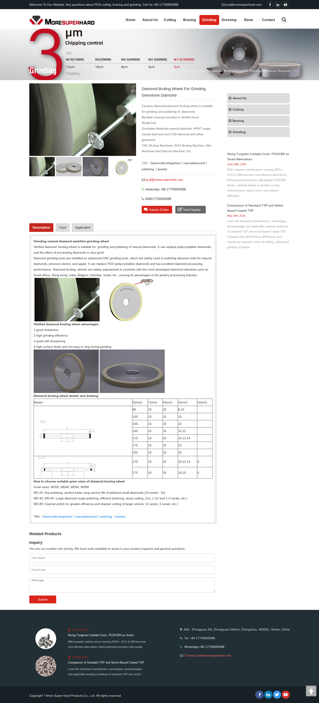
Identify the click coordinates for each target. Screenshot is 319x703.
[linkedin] (278, 5)
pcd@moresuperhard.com (244, 4)
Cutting (170, 20)
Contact (268, 20)
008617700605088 (157, 199)
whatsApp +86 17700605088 (165, 189)
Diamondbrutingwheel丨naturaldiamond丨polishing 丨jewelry (83, 516)
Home (130, 20)
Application (82, 227)
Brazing (189, 20)
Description (41, 227)
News (248, 20)
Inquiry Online (159, 209)
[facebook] (271, 5)
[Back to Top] (311, 692)
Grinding (209, 20)
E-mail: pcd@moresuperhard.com (208, 655)
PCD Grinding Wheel (191, 71)
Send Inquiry (192, 209)
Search (284, 20)
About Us (150, 20)
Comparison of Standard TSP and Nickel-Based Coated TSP (106, 662)
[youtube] (286, 5)
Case (62, 227)
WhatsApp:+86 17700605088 (204, 647)
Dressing (229, 20)
